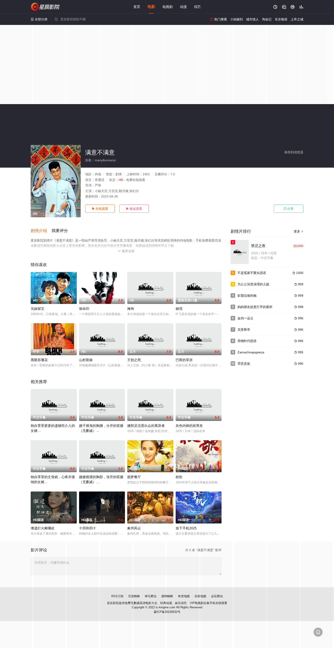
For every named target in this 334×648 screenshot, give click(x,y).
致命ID (84, 309)
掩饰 (130, 309)
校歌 (179, 477)
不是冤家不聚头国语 (251, 273)
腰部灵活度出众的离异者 (146, 426)
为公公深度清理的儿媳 (253, 284)
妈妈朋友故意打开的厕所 (254, 307)
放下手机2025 (186, 528)
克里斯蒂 (243, 329)
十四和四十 (87, 528)
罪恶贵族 (243, 363)
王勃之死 (134, 360)
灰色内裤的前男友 (189, 426)
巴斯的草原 (184, 360)
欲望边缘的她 (247, 295)
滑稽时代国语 (247, 341)
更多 (298, 231)
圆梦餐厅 (134, 477)
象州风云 (134, 528)
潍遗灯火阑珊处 (43, 528)
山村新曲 (86, 360)
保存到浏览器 (293, 152)
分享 (289, 208)
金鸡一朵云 (245, 318)
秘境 (179, 309)
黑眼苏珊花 (39, 360)
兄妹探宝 (37, 309)
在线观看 (100, 208)
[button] (41, 231)
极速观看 (134, 208)
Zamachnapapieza (250, 352)
